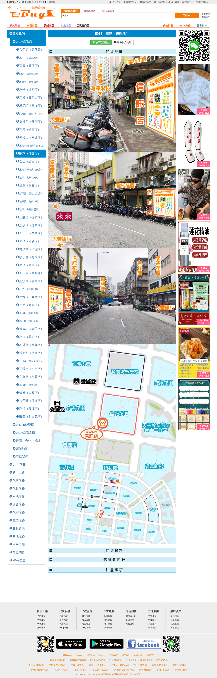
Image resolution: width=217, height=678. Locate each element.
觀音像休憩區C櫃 (78, 660)
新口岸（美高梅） (31, 273)
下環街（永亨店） (31, 369)
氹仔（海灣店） (30, 89)
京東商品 (66, 25)
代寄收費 (108, 620)
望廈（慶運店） (30, 65)
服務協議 (175, 620)
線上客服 (173, 2)
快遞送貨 (152, 620)
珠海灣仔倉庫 (181, 669)
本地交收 (19, 496)
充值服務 (19, 520)
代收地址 (86, 623)
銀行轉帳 (130, 620)
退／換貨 (108, 623)
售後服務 (152, 616)
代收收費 (86, 620)
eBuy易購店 (24, 41)
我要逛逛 (129, 2)
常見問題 (19, 552)
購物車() (145, 2)
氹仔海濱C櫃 (146, 660)
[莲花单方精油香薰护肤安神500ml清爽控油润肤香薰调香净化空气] (194, 247)
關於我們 (19, 33)
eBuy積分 (64, 627)
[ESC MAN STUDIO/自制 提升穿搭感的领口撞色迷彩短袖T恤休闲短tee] (194, 195)
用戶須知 (19, 544)
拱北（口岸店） (164, 669)
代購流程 (64, 623)
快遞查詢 (108, 627)
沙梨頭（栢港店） (31, 353)
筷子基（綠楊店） (31, 257)
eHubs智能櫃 (25, 424)
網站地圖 (138, 655)
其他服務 (19, 536)
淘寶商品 (32, 25)
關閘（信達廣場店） (98, 665)
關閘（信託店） (30, 153)
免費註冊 (39, 2)
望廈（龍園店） (30, 185)
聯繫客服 (91, 655)
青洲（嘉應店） (30, 393)
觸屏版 (50, 2)
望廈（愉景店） (30, 129)
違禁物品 (175, 627)
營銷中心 (79, 655)
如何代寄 (108, 616)
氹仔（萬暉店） (30, 408)
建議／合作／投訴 (28, 440)
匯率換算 (202, 25)
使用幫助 (201, 2)
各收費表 (19, 528)
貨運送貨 (152, 623)
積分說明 (206, 17)
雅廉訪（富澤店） (31, 105)
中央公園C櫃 (115, 660)
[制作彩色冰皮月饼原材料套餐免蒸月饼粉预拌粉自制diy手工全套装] (194, 300)
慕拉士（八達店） (31, 137)
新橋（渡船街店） (31, 97)
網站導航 (15, 25)
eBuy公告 (19, 560)
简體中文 (187, 2)
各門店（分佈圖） (31, 49)
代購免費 (64, 616)
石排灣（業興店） (31, 345)
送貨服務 (19, 504)
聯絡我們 (22, 456)
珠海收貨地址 (122, 42)
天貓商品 (49, 25)
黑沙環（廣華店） (31, 281)
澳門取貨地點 (101, 42)
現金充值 (130, 623)
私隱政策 (175, 623)
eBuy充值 (185, 25)
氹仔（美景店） (30, 265)
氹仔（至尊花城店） (58, 665)
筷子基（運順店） (31, 400)
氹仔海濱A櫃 (161, 660)
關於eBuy (67, 655)
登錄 (28, 2)
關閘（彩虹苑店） (31, 416)
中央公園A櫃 (131, 660)
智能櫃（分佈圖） (58, 660)
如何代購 (206, 14)
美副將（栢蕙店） (31, 377)
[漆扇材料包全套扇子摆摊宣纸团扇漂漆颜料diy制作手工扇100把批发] (194, 405)
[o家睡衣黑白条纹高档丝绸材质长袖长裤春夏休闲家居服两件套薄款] (194, 90)
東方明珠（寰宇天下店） (124, 669)
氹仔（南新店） (30, 241)
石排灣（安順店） (31, 121)
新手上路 (19, 472)
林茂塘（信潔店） (31, 249)
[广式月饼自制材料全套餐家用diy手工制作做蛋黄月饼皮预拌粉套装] (194, 353)
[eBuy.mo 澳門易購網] (32, 14)
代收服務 (19, 488)
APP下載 (19, 464)
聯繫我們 (126, 655)
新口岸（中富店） (31, 233)
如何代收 (86, 616)
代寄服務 (19, 512)
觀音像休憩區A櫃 (98, 660)
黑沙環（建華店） (31, 225)
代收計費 (168, 25)
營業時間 (22, 448)
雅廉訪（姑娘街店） (121, 665)
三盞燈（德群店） (31, 217)
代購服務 (19, 480)
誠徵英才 (102, 655)
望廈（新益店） (30, 305)
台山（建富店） (30, 161)
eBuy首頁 (114, 2)
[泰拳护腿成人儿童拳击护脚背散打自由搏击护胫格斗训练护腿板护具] (194, 142)
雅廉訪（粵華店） (31, 329)
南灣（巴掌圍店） (31, 297)
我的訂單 (159, 2)
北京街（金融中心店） (40, 669)
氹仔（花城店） (30, 337)
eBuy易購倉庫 (25, 432)
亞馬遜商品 (83, 25)
